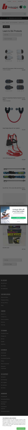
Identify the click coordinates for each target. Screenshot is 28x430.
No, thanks (18, 221)
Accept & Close (21, 428)
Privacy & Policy (6, 425)
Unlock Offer (18, 217)
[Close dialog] (26, 207)
